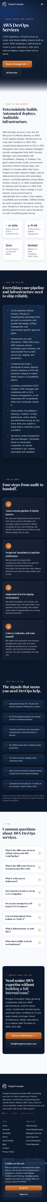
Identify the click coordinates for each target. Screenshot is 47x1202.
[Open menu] (41, 4)
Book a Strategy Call (15, 64)
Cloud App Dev (32, 1137)
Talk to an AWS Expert (22, 1035)
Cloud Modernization (34, 1129)
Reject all (23, 1194)
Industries (7, 1133)
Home (5, 1126)
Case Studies (8, 1141)
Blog (4, 1144)
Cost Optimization (33, 1141)
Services (6, 1129)
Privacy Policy (8, 1152)
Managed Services (33, 1133)
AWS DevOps (31, 1126)
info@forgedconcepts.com (23, 1043)
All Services (11, 72)
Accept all (23, 1188)
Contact (6, 1148)
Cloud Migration (32, 1144)
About (5, 1137)
